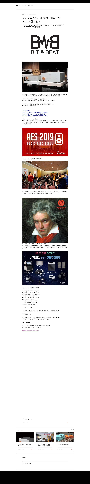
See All (72, 429)
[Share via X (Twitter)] (26, 419)
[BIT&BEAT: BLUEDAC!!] (65, 437)
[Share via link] (32, 419)
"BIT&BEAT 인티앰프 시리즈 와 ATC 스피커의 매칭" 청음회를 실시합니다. (45, 445)
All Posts (17, 5)
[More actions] (67, 14)
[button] (72, 5)
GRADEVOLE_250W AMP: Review (24, 445)
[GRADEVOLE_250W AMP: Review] (25, 437)
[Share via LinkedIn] (29, 419)
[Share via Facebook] (23, 419)
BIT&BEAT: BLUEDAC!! (62, 444)
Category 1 (24, 5)
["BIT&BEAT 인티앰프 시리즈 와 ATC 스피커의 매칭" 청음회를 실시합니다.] (45, 437)
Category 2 (30, 5)
